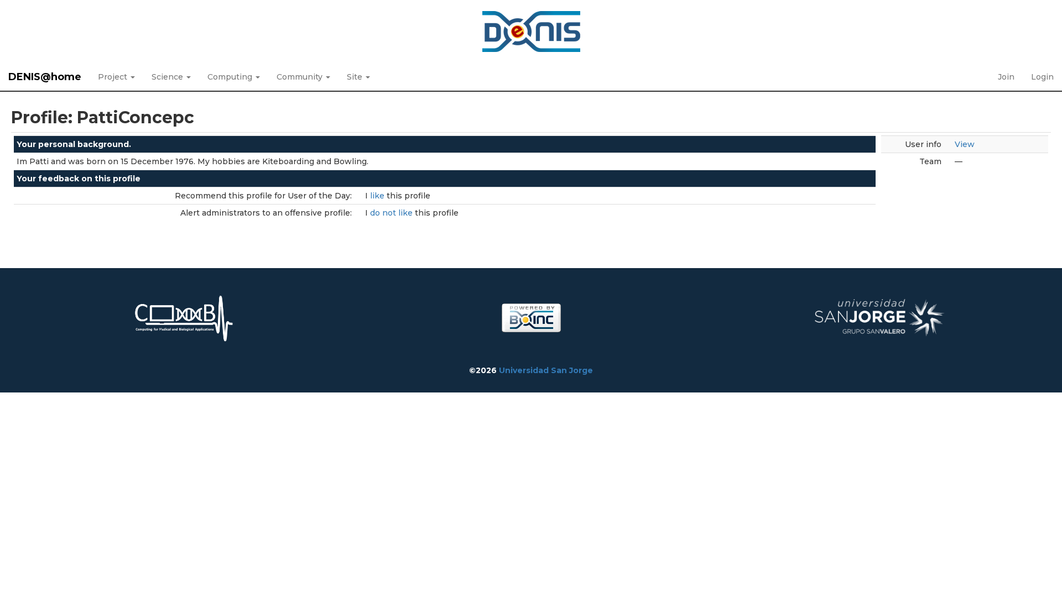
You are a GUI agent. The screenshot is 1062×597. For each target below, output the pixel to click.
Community (301, 77)
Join (1006, 77)
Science (168, 77)
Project (113, 77)
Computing (230, 77)
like (378, 196)
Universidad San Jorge (546, 370)
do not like (392, 213)
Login (1042, 77)
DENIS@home (44, 77)
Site (356, 77)
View (965, 144)
